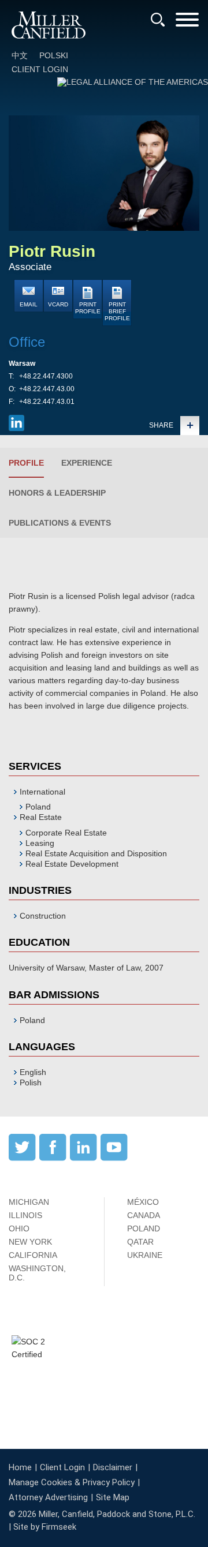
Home (20, 1467)
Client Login (40, 69)
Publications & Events (60, 522)
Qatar (140, 1241)
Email (29, 304)
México (143, 1202)
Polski (53, 55)
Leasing (39, 843)
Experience (86, 462)
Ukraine (144, 1255)
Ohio (19, 1228)
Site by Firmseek (44, 1527)
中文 (20, 55)
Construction (43, 915)
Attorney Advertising (48, 1497)
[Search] (158, 20)
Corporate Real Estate (66, 832)
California (33, 1255)
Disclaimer (112, 1467)
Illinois (25, 1215)
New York (30, 1241)
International (42, 791)
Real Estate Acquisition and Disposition (96, 853)
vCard (58, 304)
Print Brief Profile (117, 311)
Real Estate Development (71, 863)
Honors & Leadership (57, 492)
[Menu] (187, 23)
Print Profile (88, 307)
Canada (143, 1215)
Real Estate (41, 817)
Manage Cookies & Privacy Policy (72, 1482)
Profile (26, 462)
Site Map (112, 1497)
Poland (38, 806)
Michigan (29, 1202)
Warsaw (22, 363)
